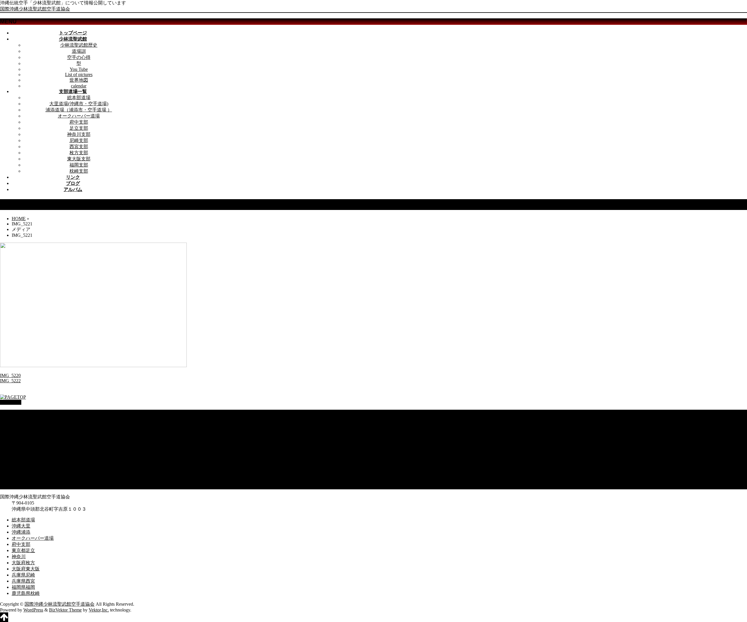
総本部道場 (78, 97)
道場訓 (79, 51)
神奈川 (19, 449)
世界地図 (78, 80)
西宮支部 (78, 146)
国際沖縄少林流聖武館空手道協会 (35, 8)
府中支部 (78, 122)
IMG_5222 (10, 380)
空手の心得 (78, 57)
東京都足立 (23, 443)
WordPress (33, 609)
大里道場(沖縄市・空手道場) (78, 103)
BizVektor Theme (65, 609)
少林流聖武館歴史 (78, 45)
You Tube (79, 69)
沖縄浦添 (21, 424)
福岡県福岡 (23, 479)
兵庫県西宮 (23, 473)
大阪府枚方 (23, 455)
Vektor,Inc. (99, 609)
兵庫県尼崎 (23, 467)
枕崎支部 (78, 171)
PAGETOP (10, 402)
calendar (78, 85)
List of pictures (78, 74)
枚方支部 (78, 152)
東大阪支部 (78, 158)
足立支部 (78, 128)
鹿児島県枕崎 (26, 485)
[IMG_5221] (93, 365)
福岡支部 (78, 164)
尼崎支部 (78, 140)
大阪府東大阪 (26, 461)
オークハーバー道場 (79, 115)
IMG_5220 (10, 375)
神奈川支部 (78, 134)
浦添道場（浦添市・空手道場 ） (79, 109)
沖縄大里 (21, 418)
